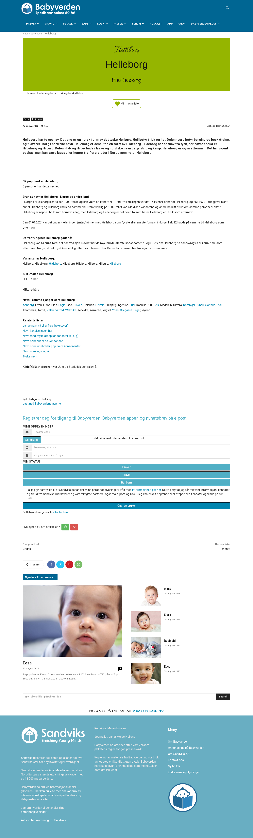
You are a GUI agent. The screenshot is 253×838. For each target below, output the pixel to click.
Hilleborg (115, 263)
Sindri (200, 305)
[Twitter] (60, 564)
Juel (132, 305)
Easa (167, 666)
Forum (136, 23)
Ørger (136, 310)
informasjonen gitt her (146, 490)
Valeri (50, 310)
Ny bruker (174, 766)
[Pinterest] (69, 564)
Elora (167, 614)
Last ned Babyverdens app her (42, 403)
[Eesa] (72, 621)
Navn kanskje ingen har (37, 331)
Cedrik (27, 549)
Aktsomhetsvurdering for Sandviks (43, 820)
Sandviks (26, 758)
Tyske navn (30, 356)
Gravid (49, 23)
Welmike (70, 310)
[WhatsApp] (78, 564)
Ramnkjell (189, 305)
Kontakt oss (176, 760)
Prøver (31, 23)
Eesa (27, 663)
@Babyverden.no (148, 711)
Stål (219, 305)
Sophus (210, 305)
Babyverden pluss (203, 23)
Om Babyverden (178, 741)
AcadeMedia (57, 770)
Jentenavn (36, 33)
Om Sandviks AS (178, 754)
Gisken (78, 305)
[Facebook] (51, 564)
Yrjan (115, 310)
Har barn (126, 482)
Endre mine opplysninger (184, 772)
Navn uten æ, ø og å (36, 351)
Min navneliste (129, 103)
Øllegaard (126, 310)
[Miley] (146, 595)
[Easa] (146, 673)
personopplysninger (33, 812)
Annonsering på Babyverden (186, 748)
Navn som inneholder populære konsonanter (51, 346)
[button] (227, 8)
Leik (156, 305)
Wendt (226, 549)
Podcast (156, 23)
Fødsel (68, 23)
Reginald (170, 640)
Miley (167, 588)
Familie (118, 23)
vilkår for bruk (60, 512)
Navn (101, 23)
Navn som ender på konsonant (43, 341)
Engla (62, 305)
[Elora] (146, 621)
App (170, 23)
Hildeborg (55, 263)
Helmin (99, 305)
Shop (181, 23)
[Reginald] (146, 647)
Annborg (28, 305)
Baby (84, 23)
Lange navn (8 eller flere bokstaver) (45, 325)
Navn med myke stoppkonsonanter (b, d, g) (50, 336)
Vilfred (59, 310)
